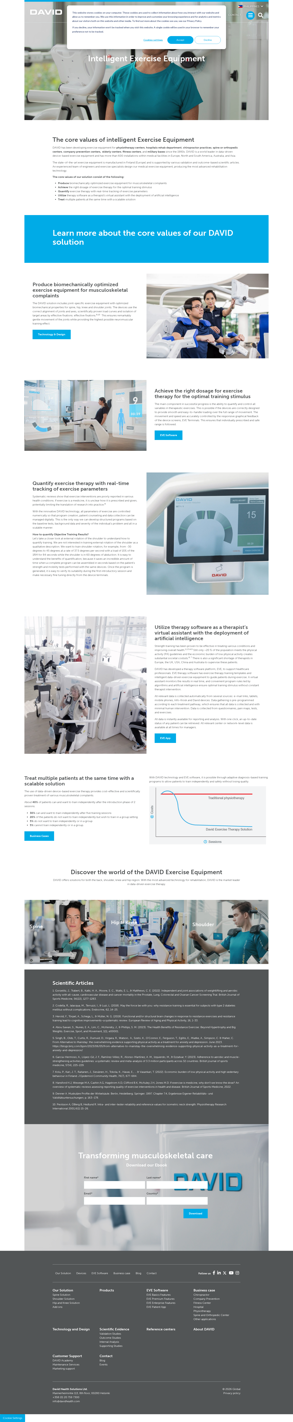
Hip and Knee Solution (66, 1302)
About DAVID (203, 1329)
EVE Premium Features (160, 1298)
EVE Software (168, 435)
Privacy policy (231, 1393)
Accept (180, 39)
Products (107, 1290)
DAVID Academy (63, 1360)
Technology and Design (71, 1329)
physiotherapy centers (130, 147)
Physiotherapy (202, 1311)
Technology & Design (51, 334)
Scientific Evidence (114, 1329)
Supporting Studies (111, 1345)
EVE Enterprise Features (160, 1302)
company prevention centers (81, 151)
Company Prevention (206, 1298)
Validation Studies (110, 1333)
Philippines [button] (251, 6)
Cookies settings (153, 39)
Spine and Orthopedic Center (211, 1315)
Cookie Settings (12, 1418)
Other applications (204, 1319)
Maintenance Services (66, 1364)
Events (104, 1364)
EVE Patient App (156, 1307)
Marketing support (64, 1368)
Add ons (57, 1307)
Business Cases (39, 836)
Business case (121, 1273)
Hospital (198, 1307)
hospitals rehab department (164, 147)
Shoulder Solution (63, 1298)
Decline (208, 39)
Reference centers (160, 1329)
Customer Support (67, 1356)
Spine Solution (61, 1294)
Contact (234, 14)
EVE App (165, 738)
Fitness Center (202, 1302)
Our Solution (63, 1273)
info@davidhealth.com (66, 1401)
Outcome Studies (110, 1337)
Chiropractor (201, 1294)
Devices (81, 1273)
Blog (138, 1273)
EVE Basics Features (158, 1294)
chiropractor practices (197, 147)
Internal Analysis (109, 1341)
